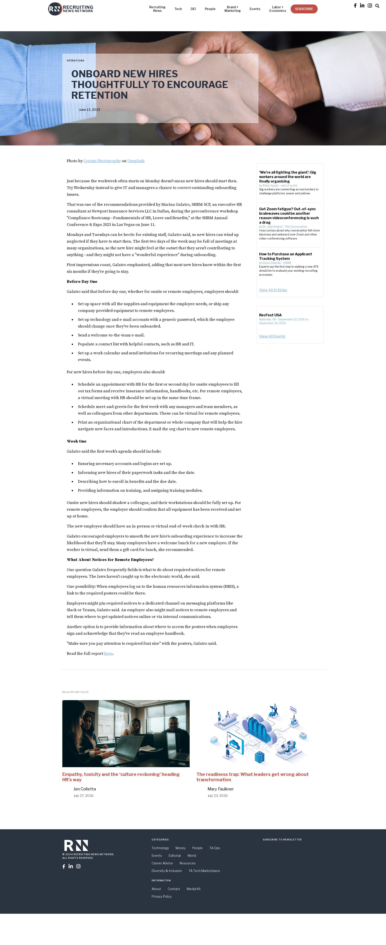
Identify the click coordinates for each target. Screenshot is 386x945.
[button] (377, 5)
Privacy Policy (162, 896)
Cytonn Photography (102, 161)
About (156, 889)
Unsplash (136, 161)
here (108, 653)
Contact (174, 889)
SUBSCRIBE (304, 9)
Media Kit (194, 889)
